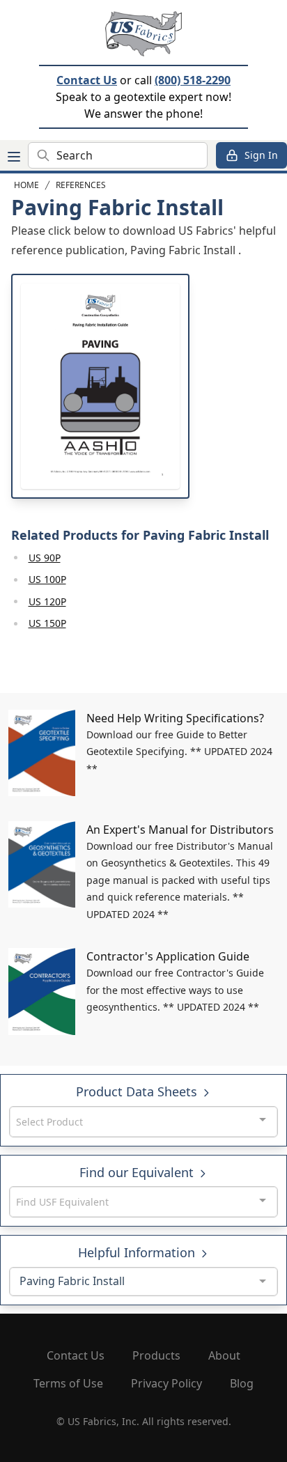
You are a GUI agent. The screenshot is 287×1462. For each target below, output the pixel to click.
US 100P (47, 579)
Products (156, 1355)
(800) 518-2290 (193, 80)
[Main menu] (14, 157)
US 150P (47, 623)
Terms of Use (68, 1383)
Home (26, 185)
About (224, 1355)
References (81, 185)
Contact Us (86, 80)
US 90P (45, 557)
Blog (242, 1383)
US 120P (47, 601)
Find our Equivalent (138, 1172)
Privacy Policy (166, 1383)
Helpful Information (138, 1252)
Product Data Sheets (138, 1091)
